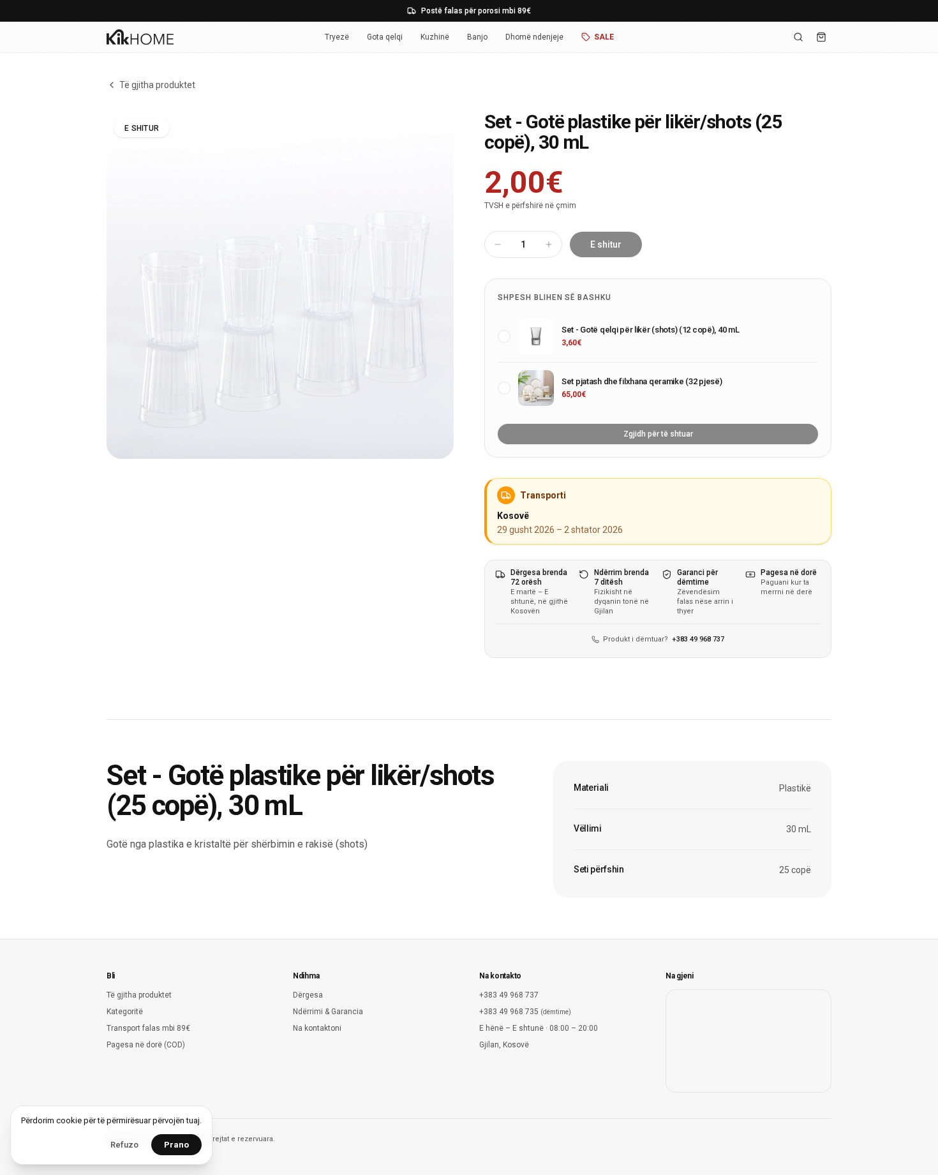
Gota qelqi (385, 37)
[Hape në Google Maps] (748, 1041)
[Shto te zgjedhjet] (504, 336)
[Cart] (821, 37)
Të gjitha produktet (157, 85)
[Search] (798, 37)
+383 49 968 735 (525, 1011)
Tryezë (337, 37)
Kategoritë (125, 1011)
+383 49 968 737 (698, 639)
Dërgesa (308, 995)
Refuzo (124, 1144)
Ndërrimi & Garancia (328, 1011)
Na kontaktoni (317, 1028)
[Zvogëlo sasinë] (497, 244)
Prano (176, 1144)
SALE (604, 37)
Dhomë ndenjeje (534, 37)
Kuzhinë (435, 37)
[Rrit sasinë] (549, 244)
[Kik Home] (140, 37)
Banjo (477, 37)
